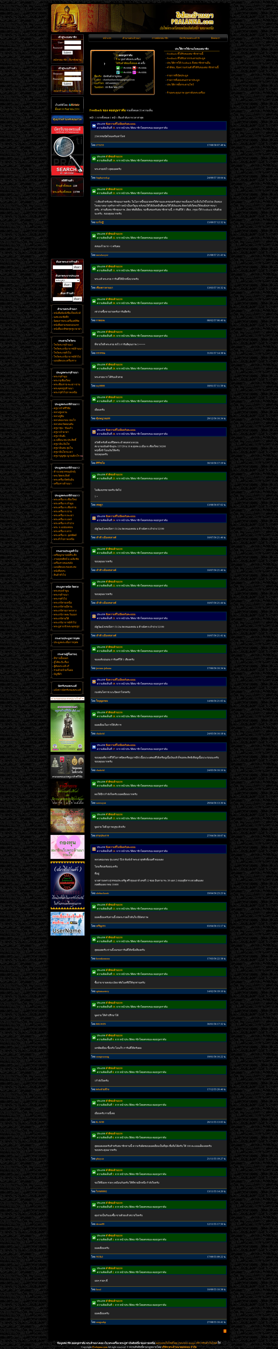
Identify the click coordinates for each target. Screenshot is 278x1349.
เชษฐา (99, 504)
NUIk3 (99, 1256)
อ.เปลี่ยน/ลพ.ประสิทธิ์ (65, 440)
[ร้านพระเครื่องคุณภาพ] (67, 119)
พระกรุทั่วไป (60, 598)
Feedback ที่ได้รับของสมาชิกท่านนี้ (185, 53)
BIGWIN (101, 1024)
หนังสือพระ (60, 570)
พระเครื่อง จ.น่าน (63, 511)
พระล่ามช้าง (102, 1089)
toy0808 (100, 385)
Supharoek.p (102, 177)
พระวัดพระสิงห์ (62, 475)
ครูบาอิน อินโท (62, 443)
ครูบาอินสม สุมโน (63, 447)
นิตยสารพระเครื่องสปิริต (66, 320)
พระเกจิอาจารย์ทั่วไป (65, 622)
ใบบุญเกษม (102, 700)
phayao (100, 1158)
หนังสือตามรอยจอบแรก (66, 324)
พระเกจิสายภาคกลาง (65, 610)
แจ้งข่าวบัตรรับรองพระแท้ (67, 689)
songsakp (101, 1322)
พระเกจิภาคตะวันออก (65, 614)
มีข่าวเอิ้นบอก (61, 658)
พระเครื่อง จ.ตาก (62, 531)
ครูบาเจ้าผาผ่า (61, 432)
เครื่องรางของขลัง (63, 563)
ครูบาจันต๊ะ (60, 436)
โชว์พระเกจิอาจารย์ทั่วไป (67, 356)
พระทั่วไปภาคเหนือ (64, 539)
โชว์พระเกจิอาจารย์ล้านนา (68, 348)
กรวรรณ (100, 353)
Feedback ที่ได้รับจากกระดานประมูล (186, 58)
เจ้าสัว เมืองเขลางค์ (106, 537)
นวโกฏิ (100, 222)
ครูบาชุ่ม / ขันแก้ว (63, 428)
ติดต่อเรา (215, 38)
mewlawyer (102, 255)
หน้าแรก (107, 38)
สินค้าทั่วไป (60, 574)
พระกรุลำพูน (60, 376)
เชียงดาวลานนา (104, 287)
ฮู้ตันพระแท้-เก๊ (61, 666)
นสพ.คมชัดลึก (61, 317)
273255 (100, 145)
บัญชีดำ (58, 674)
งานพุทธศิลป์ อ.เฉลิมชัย (66, 559)
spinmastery (102, 991)
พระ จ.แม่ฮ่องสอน (63, 527)
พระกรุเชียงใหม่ (62, 380)
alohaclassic (102, 893)
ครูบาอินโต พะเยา (63, 451)
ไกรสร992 (101, 1191)
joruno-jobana (103, 668)
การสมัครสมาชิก (160, 38)
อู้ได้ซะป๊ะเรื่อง (61, 662)
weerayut (101, 802)
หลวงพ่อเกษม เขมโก (65, 420)
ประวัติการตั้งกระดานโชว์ (180, 84)
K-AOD (100, 1122)
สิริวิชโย (100, 463)
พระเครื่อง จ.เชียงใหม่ (65, 499)
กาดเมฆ (100, 320)
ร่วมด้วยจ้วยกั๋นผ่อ (63, 670)
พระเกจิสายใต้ (61, 618)
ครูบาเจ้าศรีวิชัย (62, 408)
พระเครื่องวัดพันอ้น (64, 479)
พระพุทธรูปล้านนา (63, 388)
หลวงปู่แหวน (60, 412)
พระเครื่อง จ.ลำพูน (63, 503)
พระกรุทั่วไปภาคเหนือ (65, 392)
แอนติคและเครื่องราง (65, 360)
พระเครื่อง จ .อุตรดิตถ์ (65, 535)
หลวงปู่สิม (59, 416)
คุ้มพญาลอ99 (103, 418)
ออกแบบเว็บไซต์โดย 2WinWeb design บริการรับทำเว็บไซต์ (186, 1343)
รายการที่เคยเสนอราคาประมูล (183, 80)
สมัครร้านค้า (60, 91)
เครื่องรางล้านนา (62, 483)
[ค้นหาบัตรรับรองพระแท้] (67, 174)
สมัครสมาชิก (60, 59)
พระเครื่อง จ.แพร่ (63, 519)
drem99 (100, 1224)
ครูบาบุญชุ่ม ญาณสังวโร (66, 455)
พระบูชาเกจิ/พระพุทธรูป (66, 626)
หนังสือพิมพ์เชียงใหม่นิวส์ (67, 313)
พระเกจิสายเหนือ (63, 602)
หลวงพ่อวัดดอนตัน (63, 424)
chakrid (100, 733)
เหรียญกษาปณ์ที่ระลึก (65, 555)
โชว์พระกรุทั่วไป (62, 352)
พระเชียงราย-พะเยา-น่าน (67, 384)
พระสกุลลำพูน (61, 590)
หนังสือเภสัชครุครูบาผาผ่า (68, 328)
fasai (98, 1289)
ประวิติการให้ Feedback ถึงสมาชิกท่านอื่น (188, 62)
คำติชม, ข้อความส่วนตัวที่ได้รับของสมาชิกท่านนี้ (193, 67)
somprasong (102, 1056)
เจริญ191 (101, 925)
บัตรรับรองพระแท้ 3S (189, 38)
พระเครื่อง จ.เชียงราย (65, 507)
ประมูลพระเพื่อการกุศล (66, 642)
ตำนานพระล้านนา (132, 38)
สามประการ (102, 835)
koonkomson (103, 958)
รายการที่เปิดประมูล (177, 75)
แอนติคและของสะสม (65, 566)
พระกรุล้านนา (61, 594)
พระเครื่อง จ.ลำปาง (64, 523)
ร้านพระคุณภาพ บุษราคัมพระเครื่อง (186, 92)
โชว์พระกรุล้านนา (63, 344)
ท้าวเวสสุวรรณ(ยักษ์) (65, 471)
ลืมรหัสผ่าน (75, 59)
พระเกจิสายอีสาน (63, 606)
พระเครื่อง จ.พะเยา (64, 515)
